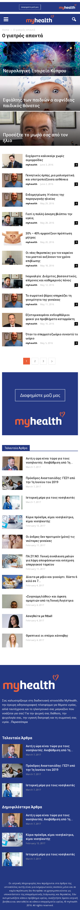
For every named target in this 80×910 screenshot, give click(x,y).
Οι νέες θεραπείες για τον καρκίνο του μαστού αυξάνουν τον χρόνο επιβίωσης (49, 257)
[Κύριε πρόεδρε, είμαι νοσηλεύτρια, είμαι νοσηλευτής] (12, 522)
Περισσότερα (19, 721)
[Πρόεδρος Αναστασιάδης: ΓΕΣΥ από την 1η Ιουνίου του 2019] (12, 483)
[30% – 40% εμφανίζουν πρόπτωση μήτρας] (12, 238)
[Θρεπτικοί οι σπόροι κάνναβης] (12, 641)
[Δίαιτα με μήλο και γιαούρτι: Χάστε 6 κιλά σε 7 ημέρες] (12, 582)
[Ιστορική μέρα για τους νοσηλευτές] (12, 503)
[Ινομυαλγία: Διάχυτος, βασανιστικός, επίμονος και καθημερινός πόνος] (12, 281)
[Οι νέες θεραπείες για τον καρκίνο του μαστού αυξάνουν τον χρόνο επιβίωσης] (12, 258)
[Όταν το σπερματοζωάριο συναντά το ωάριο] (12, 339)
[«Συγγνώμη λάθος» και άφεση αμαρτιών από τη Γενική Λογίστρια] (12, 601)
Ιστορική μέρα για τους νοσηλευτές (50, 497)
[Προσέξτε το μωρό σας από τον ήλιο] (40, 136)
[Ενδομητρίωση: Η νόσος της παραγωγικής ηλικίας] (12, 200)
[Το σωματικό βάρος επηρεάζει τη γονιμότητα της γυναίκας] (12, 301)
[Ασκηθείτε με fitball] (12, 621)
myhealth (31, 164)
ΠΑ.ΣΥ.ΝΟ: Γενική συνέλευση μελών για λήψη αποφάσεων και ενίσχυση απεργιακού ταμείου (50, 560)
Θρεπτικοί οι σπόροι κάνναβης (47, 635)
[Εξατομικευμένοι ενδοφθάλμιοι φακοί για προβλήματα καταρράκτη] (12, 320)
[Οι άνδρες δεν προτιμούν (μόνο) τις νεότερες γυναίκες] (12, 542)
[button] (74, 19)
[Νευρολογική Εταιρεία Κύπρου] (40, 66)
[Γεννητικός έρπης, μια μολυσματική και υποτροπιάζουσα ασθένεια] (12, 180)
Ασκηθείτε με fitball (39, 616)
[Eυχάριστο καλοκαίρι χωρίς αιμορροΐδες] (12, 161)
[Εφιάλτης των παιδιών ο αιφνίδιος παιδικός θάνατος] (40, 101)
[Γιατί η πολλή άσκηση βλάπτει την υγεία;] (12, 219)
